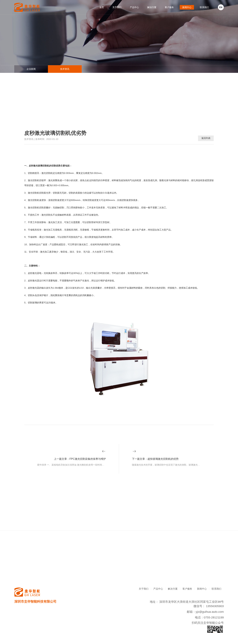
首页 (101, 7)
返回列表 (205, 138)
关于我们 (116, 7)
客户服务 (169, 7)
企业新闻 (31, 69)
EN (220, 7)
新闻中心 (186, 7)
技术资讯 (64, 69)
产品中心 (134, 7)
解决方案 (151, 7)
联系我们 (204, 7)
